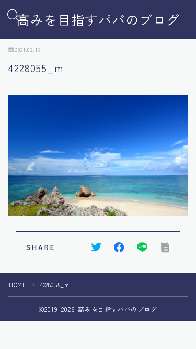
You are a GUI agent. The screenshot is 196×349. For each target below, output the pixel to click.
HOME (17, 284)
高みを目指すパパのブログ (98, 20)
